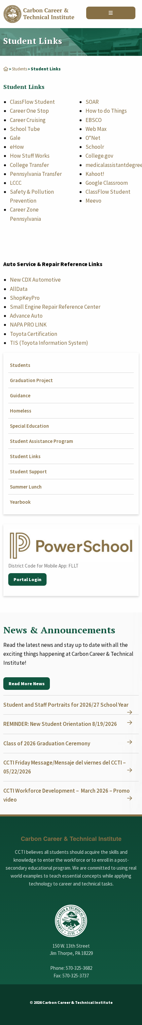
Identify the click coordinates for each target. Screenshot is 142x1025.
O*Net (93, 137)
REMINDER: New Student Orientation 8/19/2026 (60, 724)
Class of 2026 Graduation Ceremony (46, 743)
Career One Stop (29, 110)
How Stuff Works (30, 155)
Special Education (29, 426)
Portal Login (27, 579)
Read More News (27, 684)
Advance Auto (26, 315)
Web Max (96, 129)
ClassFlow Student (32, 101)
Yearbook (20, 502)
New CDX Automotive (35, 279)
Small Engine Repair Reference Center (55, 306)
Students (19, 69)
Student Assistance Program (41, 441)
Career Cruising (28, 120)
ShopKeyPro (25, 297)
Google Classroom (107, 182)
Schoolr (95, 146)
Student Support (28, 471)
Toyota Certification (33, 333)
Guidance (20, 395)
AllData (18, 289)
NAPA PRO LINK (28, 324)
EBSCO (94, 120)
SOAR (92, 101)
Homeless (20, 411)
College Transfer (29, 165)
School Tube (25, 129)
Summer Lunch (26, 487)
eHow (17, 146)
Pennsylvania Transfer (36, 173)
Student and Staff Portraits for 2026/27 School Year (65, 704)
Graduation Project (31, 380)
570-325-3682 (79, 968)
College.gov (99, 155)
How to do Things (106, 110)
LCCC (15, 182)
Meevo (93, 200)
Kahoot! (95, 173)
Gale (15, 137)
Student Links (25, 456)
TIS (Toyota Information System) (49, 342)
